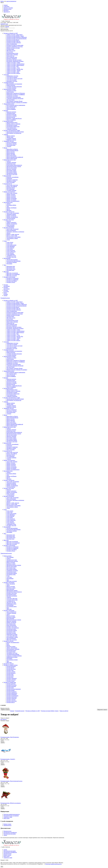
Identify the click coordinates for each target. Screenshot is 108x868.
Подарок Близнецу (11, 666)
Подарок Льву (10, 674)
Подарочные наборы (11, 573)
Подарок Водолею (11, 669)
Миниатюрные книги (11, 122)
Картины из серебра (11, 115)
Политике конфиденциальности (53, 864)
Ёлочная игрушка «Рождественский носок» (11, 781)
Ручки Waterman (10, 254)
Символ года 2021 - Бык (12, 66)
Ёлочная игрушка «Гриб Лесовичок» (10, 737)
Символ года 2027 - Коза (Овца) (14, 34)
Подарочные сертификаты (10, 832)
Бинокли (8, 221)
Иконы (5, 147)
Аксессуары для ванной (12, 229)
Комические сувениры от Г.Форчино (15, 93)
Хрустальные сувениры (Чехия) (14, 101)
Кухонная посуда (8, 183)
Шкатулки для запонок (12, 273)
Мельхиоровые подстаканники (14, 83)
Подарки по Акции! (9, 663)
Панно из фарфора (11, 119)
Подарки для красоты (9, 211)
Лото (7, 206)
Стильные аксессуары (11, 599)
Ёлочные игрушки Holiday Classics (15, 36)
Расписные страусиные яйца (13, 97)
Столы (8, 239)
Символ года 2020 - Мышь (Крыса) (15, 65)
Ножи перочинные (11, 625)
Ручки (5, 241)
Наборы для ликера (11, 199)
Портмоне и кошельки (12, 179)
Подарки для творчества (12, 627)
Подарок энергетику (11, 701)
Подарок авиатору (11, 683)
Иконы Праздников (11, 155)
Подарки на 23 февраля (12, 279)
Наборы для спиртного (9, 191)
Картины (6, 110)
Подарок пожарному (11, 694)
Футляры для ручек (11, 257)
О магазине (6, 6)
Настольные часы (10, 269)
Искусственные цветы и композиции (15, 105)
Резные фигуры (10, 56)
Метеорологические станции (13, 166)
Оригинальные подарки (10, 89)
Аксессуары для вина (11, 193)
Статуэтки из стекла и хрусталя (14, 78)
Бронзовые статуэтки (11, 81)
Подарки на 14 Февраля (12, 278)
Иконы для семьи (10, 154)
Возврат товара (7, 824)
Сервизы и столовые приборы (14, 655)
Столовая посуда (10, 601)
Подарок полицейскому (12, 695)
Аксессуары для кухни (12, 185)
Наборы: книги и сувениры (13, 123)
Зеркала (8, 233)
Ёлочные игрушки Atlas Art (13, 41)
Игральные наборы (11, 205)
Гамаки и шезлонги (11, 222)
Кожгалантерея (7, 175)
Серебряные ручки (11, 255)
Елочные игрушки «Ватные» (13, 42)
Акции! (5, 295)
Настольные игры (8, 202)
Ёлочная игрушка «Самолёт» (8, 759)
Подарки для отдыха (9, 219)
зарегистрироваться (11, 1)
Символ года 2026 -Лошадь (13, 73)
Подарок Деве (10, 670)
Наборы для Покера (11, 207)
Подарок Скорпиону (11, 678)
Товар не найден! (64, 710)
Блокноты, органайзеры (12, 177)
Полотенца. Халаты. (11, 143)
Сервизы (8, 597)
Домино (8, 203)
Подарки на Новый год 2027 (11, 33)
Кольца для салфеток (11, 186)
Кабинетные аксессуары (10, 159)
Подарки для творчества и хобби (12, 130)
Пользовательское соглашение (11, 815)
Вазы (7, 643)
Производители (7, 9)
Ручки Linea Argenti (11, 245)
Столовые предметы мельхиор (14, 86)
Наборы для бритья (11, 215)
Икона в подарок (10, 562)
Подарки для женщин (7, 285)
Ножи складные (10, 225)
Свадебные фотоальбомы (12, 654)
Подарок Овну (10, 675)
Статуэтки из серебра (11, 77)
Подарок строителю (11, 698)
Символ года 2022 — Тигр (13, 68)
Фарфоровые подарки (11, 657)
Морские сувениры (11, 169)
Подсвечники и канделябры (13, 237)
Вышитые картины (11, 111)
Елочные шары (10, 49)
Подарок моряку (10, 690)
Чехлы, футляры (10, 182)
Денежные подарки (11, 90)
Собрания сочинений (11, 129)
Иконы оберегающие (11, 158)
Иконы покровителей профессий (14, 157)
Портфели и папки (11, 181)
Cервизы (6, 134)
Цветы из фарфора (11, 109)
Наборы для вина (10, 194)
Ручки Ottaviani (10, 247)
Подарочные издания (11, 125)
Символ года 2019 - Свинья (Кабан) (15, 64)
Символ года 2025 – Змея (12, 71)
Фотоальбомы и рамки (12, 637)
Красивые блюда (10, 187)
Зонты (8, 585)
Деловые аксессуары (11, 559)
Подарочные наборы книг (13, 126)
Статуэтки (6, 74)
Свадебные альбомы (11, 262)
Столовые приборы (11, 87)
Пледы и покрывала (11, 142)
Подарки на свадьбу (6, 290)
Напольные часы (10, 266)
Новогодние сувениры (12, 54)
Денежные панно (10, 113)
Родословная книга (11, 127)
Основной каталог (5, 298)
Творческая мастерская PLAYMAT (15, 131)
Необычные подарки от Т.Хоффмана (15, 94)
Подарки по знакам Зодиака (11, 665)
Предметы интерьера (9, 227)
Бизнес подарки (6, 293)
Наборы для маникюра (12, 217)
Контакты (6, 10)
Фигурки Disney (10, 99)
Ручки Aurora (9, 242)
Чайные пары (9, 137)
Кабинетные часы (10, 163)
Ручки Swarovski (10, 250)
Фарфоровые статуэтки (12, 75)
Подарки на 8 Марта (11, 281)
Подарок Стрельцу (11, 679)
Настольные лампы (11, 170)
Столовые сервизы (11, 138)
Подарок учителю (10, 699)
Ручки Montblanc (10, 246)
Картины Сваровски (11, 58)
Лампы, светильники (11, 647)
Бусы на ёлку (9, 52)
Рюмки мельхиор (10, 85)
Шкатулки (6, 271)
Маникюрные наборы (11, 590)
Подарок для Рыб (10, 671)
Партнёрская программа (10, 833)
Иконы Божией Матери (12, 150)
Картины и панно (10, 563)
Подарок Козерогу (11, 673)
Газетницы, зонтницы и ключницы (15, 231)
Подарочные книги (8, 121)
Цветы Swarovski (10, 107)
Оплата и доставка (8, 7)
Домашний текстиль (9, 141)
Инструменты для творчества (13, 133)
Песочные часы (10, 270)
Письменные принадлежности (14, 591)
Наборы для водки (11, 197)
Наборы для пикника (11, 223)
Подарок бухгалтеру (11, 685)
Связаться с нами (8, 817)
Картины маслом (10, 117)
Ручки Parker (9, 249)
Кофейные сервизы (11, 139)
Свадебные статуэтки (11, 653)
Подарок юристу (10, 702)
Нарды (8, 209)
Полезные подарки (11, 633)
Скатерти (8, 146)
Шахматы (8, 210)
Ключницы (9, 178)
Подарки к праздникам (9, 277)
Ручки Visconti (10, 253)
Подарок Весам (10, 667)
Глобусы (8, 161)
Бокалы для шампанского (12, 642)
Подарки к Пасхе (10, 282)
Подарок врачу (10, 687)
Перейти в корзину (5, 709)
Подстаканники (10, 189)
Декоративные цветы (9, 103)
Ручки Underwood (10, 251)
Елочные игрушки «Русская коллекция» (16, 38)
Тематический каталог (6, 553)
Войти (2, 1)
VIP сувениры (10, 557)
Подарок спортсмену (11, 697)
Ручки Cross (9, 243)
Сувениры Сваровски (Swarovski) (14, 98)
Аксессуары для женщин (12, 213)
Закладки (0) (7, 11)
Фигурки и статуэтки (11, 174)
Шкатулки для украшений (13, 274)
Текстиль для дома (11, 602)
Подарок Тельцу (10, 681)
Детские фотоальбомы (12, 259)
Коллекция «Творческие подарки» (15, 61)
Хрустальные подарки (12, 659)
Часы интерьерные (11, 638)
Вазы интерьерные (11, 230)
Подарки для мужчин (7, 288)
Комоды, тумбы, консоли (12, 234)
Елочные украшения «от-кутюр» (14, 46)
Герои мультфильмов (11, 44)
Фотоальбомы (7, 258)
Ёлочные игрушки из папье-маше (14, 45)
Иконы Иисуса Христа (12, 149)
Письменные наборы (11, 173)
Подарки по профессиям (10, 682)
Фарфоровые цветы (11, 603)
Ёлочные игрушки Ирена (12, 40)
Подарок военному (11, 686)
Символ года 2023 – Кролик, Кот (14, 69)
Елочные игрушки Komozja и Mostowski (16, 37)
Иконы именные (10, 153)
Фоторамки (9, 263)
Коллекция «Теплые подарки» (14, 60)
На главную (4, 719)
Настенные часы (10, 267)
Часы (5, 265)
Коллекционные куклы (12, 53)
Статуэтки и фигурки (11, 598)
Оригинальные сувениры (12, 649)
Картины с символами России (14, 118)
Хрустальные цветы (11, 106)
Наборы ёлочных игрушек (13, 48)
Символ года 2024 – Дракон (13, 70)
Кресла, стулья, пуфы (11, 235)
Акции (5, 835)
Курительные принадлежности (14, 165)
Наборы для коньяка (11, 198)
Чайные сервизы (10, 135)
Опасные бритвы (10, 218)
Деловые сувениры (11, 162)
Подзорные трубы (11, 574)
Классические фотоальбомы (13, 261)
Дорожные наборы (11, 214)
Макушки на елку (10, 50)
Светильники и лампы (12, 238)
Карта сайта (6, 818)
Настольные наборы (11, 171)
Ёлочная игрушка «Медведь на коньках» (11, 803)
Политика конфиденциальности (12, 814)
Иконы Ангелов (10, 151)
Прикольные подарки (11, 634)
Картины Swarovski (11, 114)
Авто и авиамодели (11, 611)
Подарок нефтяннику (11, 693)
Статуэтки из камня (11, 79)
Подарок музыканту (11, 691)
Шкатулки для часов (11, 275)
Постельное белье (10, 145)
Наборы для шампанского (12, 201)
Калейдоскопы (10, 91)
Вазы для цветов (10, 583)
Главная (5, 5)
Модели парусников (11, 167)
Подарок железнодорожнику (13, 689)
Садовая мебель (10, 226)
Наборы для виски (11, 195)
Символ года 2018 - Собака (13, 62)
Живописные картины (12, 561)
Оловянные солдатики (12, 95)
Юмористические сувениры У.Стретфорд (16, 102)
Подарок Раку (9, 677)
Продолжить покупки (102, 709)
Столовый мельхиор (9, 82)
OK (2, 866)
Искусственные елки (11, 57)
